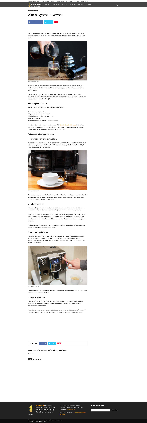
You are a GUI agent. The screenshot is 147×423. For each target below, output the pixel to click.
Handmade (55, 5)
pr (33, 359)
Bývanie (80, 5)
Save (57, 22)
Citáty (67, 1)
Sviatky (64, 5)
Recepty (72, 5)
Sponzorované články (74, 1)
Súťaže (82, 1)
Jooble (86, 1)
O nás (43, 1)
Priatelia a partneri (60, 1)
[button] (117, 5)
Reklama (53, 1)
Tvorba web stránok (33, 421)
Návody (46, 5)
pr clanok (38, 359)
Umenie (88, 5)
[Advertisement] (58, 28)
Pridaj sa (47, 1)
